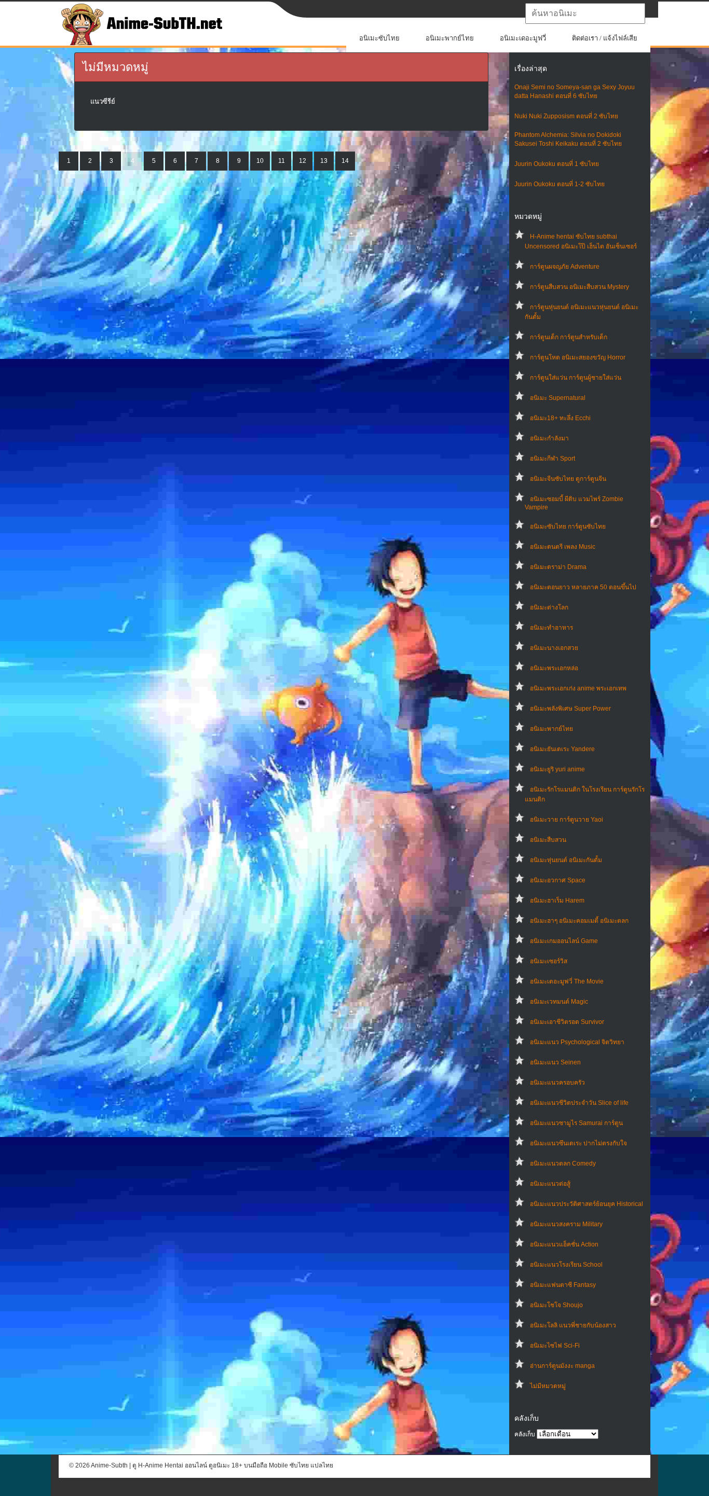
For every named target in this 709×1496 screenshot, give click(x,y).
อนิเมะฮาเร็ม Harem (557, 900)
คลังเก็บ (524, 1434)
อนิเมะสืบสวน (548, 839)
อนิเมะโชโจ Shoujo (556, 1305)
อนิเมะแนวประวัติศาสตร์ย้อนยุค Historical (586, 1204)
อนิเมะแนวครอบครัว (557, 1082)
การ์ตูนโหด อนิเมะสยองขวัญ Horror (577, 357)
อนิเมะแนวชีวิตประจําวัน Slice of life (579, 1102)
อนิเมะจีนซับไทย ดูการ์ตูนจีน (568, 478)
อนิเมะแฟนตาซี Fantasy (563, 1285)
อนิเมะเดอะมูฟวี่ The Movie (567, 981)
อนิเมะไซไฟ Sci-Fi (555, 1345)
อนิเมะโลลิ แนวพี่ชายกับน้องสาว (573, 1325)
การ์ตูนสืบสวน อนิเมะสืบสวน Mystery (579, 286)
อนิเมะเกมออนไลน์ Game (564, 941)
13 (324, 160)
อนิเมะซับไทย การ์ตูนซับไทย (568, 526)
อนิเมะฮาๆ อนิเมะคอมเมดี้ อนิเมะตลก (579, 920)
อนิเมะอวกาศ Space (557, 880)
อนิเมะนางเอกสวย (554, 648)
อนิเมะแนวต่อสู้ (550, 1183)
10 (260, 160)
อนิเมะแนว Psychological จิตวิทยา (577, 1042)
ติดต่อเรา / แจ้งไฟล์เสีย (604, 38)
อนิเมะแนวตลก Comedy (563, 1163)
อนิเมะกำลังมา (549, 438)
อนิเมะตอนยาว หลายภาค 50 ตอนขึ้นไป (583, 587)
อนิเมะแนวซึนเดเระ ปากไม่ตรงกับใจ (578, 1143)
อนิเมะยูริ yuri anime (557, 769)
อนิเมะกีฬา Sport (552, 458)
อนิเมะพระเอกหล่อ (554, 668)
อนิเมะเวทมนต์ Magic (559, 1001)
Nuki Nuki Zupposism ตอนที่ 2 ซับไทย (566, 116)
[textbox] (585, 13)
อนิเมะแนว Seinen (555, 1062)
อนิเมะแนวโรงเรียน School (566, 1264)
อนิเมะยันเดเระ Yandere (562, 749)
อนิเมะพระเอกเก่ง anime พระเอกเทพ (578, 688)
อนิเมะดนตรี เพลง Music (562, 546)
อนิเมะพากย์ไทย (450, 38)
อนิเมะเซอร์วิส (548, 961)
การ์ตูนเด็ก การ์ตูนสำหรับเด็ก (568, 337)
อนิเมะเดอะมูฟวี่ (523, 38)
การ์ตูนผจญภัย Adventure (564, 266)
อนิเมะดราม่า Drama (558, 567)
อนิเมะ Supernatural (557, 397)
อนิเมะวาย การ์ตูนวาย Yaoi (566, 819)
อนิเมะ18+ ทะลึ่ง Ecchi (560, 418)
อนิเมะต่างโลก (549, 607)
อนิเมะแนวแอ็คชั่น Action (564, 1244)
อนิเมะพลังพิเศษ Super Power (570, 708)
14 (345, 160)
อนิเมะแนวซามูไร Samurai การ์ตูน (576, 1123)
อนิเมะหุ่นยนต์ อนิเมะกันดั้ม (566, 860)
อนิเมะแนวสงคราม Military (566, 1224)
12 (302, 160)
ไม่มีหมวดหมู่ (548, 1386)
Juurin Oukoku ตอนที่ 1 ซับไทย (556, 164)
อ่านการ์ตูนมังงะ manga (562, 1365)
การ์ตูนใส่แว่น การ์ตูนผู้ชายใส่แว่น (575, 377)
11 (281, 160)
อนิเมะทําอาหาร (551, 627)
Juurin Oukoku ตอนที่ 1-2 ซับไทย (559, 184)
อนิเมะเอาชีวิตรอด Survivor (567, 1022)
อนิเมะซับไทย (379, 38)
